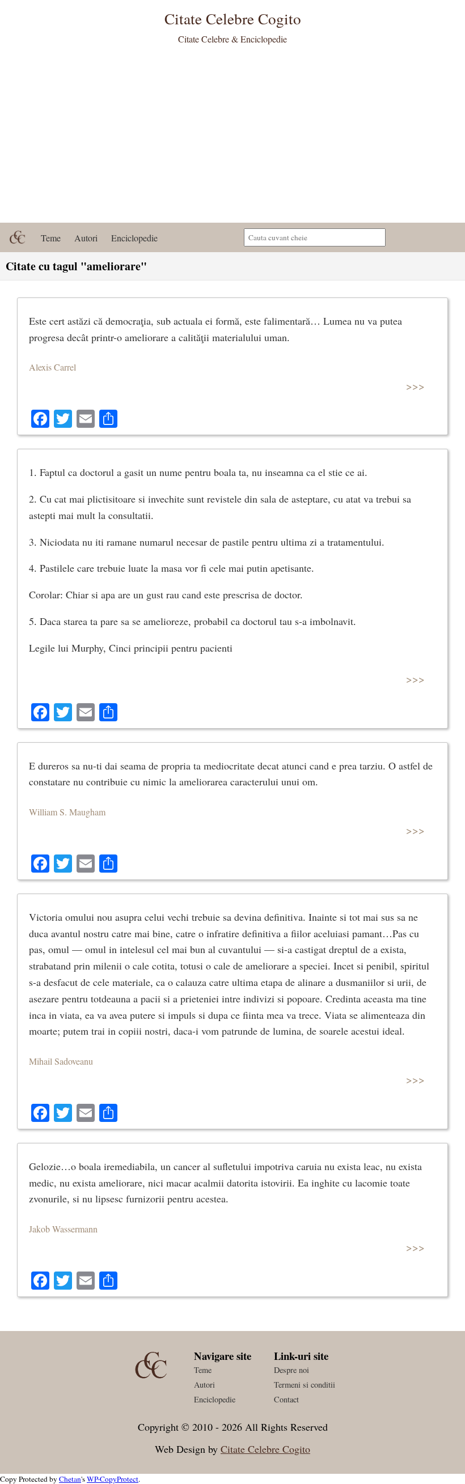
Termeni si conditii (304, 1384)
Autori (86, 238)
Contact (286, 1399)
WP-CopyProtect (112, 1479)
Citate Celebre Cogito (265, 1449)
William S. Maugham (67, 812)
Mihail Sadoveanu (61, 1061)
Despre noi (291, 1369)
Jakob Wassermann (63, 1229)
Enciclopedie (134, 238)
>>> (415, 386)
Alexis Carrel (52, 367)
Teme (51, 238)
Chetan (70, 1479)
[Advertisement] (232, 137)
